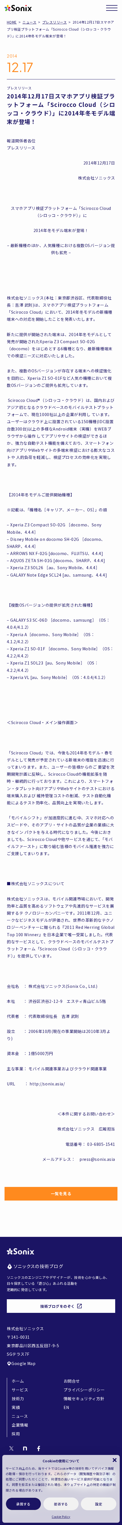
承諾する (23, 1503)
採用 (16, 1434)
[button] (114, 1460)
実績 (16, 1407)
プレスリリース (54, 22)
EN (66, 1407)
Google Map (23, 1363)
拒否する (61, 1503)
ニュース (29, 22)
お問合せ (72, 1381)
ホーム (18, 1381)
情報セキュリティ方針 (84, 1398)
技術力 (18, 1398)
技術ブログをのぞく (57, 1306)
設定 (98, 1503)
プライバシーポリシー (84, 1390)
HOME (12, 22)
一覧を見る (61, 1193)
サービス (20, 1390)
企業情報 (20, 1425)
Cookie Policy (61, 1517)
